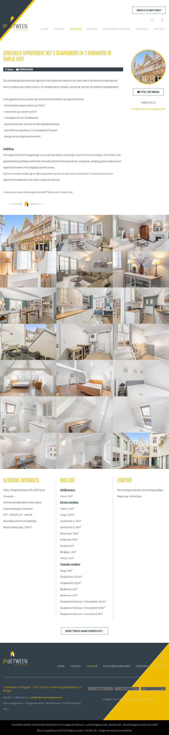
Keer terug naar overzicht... (84, 631)
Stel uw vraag (149, 92)
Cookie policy (153, 688)
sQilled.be (160, 699)
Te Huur (75, 29)
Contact (159, 29)
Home (44, 29)
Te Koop (59, 29)
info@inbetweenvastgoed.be (148, 108)
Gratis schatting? (148, 10)
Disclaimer (127, 688)
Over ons (142, 29)
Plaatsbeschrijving (116, 29)
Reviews (92, 29)
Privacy (100, 688)
